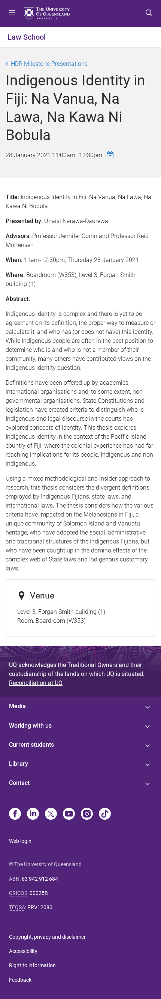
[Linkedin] (33, 814)
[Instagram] (87, 814)
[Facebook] (15, 814)
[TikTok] (105, 814)
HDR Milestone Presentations (49, 63)
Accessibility (23, 951)
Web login (20, 841)
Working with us (30, 725)
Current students (31, 744)
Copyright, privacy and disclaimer (47, 937)
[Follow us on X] (51, 814)
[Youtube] (69, 814)
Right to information (32, 965)
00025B (39, 893)
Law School (26, 37)
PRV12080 (39, 907)
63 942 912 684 (40, 879)
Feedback (20, 980)
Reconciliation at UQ (36, 682)
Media (17, 706)
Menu (12, 13)
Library (18, 763)
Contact (19, 782)
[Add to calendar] (111, 154)
